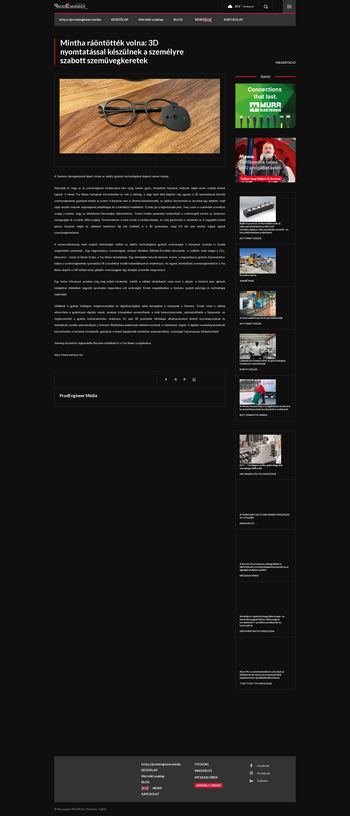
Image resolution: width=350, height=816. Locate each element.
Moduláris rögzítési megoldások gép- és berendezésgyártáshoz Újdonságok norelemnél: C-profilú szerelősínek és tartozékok (262, 621)
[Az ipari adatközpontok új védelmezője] (258, 303)
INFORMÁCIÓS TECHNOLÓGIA (258, 473)
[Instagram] (251, 773)
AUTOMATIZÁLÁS (250, 238)
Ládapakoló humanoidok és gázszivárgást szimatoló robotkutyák (263, 362)
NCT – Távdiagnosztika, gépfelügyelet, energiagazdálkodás (261, 467)
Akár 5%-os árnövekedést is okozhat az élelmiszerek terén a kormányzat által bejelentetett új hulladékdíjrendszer (262, 674)
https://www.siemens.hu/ (68, 354)
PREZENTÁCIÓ (286, 62)
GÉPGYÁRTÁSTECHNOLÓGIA (257, 631)
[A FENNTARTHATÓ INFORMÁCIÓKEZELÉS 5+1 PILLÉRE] (260, 498)
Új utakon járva (248, 275)
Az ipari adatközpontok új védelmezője (261, 317)
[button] (265, 6)
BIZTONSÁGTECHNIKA (253, 414)
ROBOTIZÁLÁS (248, 369)
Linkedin (262, 780)
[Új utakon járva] (258, 261)
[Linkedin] (251, 781)
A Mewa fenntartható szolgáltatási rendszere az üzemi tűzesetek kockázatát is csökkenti (265, 408)
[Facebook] (166, 379)
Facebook (263, 765)
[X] (175, 379)
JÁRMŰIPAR (247, 280)
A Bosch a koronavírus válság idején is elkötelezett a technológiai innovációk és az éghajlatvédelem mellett (264, 566)
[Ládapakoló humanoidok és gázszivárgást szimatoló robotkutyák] (258, 346)
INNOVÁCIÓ (247, 523)
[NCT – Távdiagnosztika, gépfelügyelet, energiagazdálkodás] (260, 449)
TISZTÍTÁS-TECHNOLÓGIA (256, 683)
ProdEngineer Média (78, 395)
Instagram (263, 773)
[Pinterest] (184, 379)
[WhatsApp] (194, 379)
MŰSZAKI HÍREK (249, 575)
